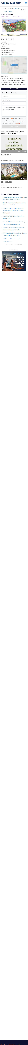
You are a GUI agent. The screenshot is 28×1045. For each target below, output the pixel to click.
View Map (14, 65)
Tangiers (5, 11)
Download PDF (14, 89)
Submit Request (14, 126)
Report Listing (23, 9)
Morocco (17, 8)
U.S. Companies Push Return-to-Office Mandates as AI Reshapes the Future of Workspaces (13, 210)
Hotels (11, 11)
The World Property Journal (16, 244)
